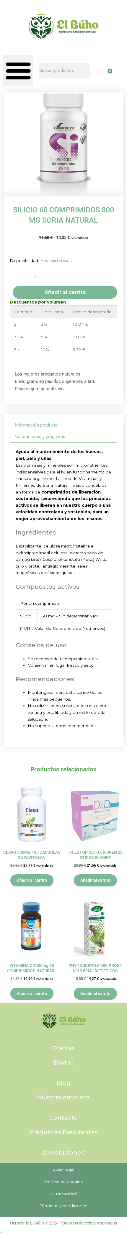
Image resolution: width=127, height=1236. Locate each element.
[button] (18, 70)
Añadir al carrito (65, 292)
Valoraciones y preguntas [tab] (40, 436)
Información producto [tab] (36, 425)
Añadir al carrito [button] (32, 880)
